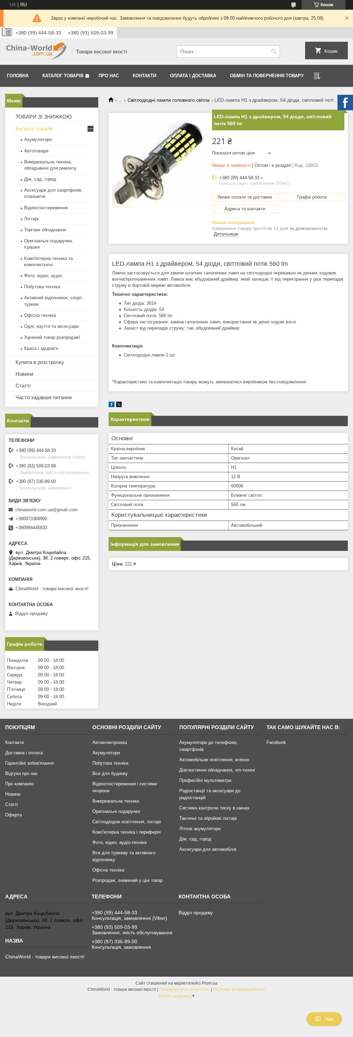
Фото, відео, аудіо (43, 275)
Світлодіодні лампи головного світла (169, 100)
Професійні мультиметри (205, 780)
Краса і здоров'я (41, 348)
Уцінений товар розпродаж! (52, 337)
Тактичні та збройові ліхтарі (208, 818)
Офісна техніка (40, 315)
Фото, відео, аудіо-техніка (119, 842)
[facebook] (111, 405)
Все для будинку (110, 773)
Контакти (144, 75)
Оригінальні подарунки (116, 811)
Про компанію (19, 783)
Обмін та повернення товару (267, 75)
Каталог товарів (62, 75)
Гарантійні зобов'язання (29, 763)
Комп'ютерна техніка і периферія (126, 832)
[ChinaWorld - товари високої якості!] (36, 51)
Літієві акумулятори (200, 828)
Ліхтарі (31, 218)
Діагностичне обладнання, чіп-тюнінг (217, 770)
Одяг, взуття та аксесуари (51, 326)
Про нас (109, 75)
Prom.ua (210, 983)
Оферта (13, 814)
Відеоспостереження (46, 207)
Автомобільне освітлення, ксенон (214, 759)
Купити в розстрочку (40, 362)
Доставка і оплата (24, 752)
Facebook (276, 742)
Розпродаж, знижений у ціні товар (127, 880)
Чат (329, 1019)
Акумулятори (38, 139)
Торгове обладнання (45, 229)
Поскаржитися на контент (184, 989)
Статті (23, 386)
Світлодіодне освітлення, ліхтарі (126, 821)
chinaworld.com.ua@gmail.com (46, 509)
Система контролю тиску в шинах (214, 808)
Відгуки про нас (21, 773)
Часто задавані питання (44, 397)
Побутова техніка (42, 286)
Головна (18, 75)
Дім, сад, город (40, 179)
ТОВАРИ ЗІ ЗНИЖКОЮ (44, 117)
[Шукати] (274, 52)
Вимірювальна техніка (115, 801)
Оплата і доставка (193, 75)
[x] (119, 405)
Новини (24, 374)
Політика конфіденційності (239, 989)
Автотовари (36, 150)
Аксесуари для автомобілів (207, 849)
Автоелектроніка (109, 742)
